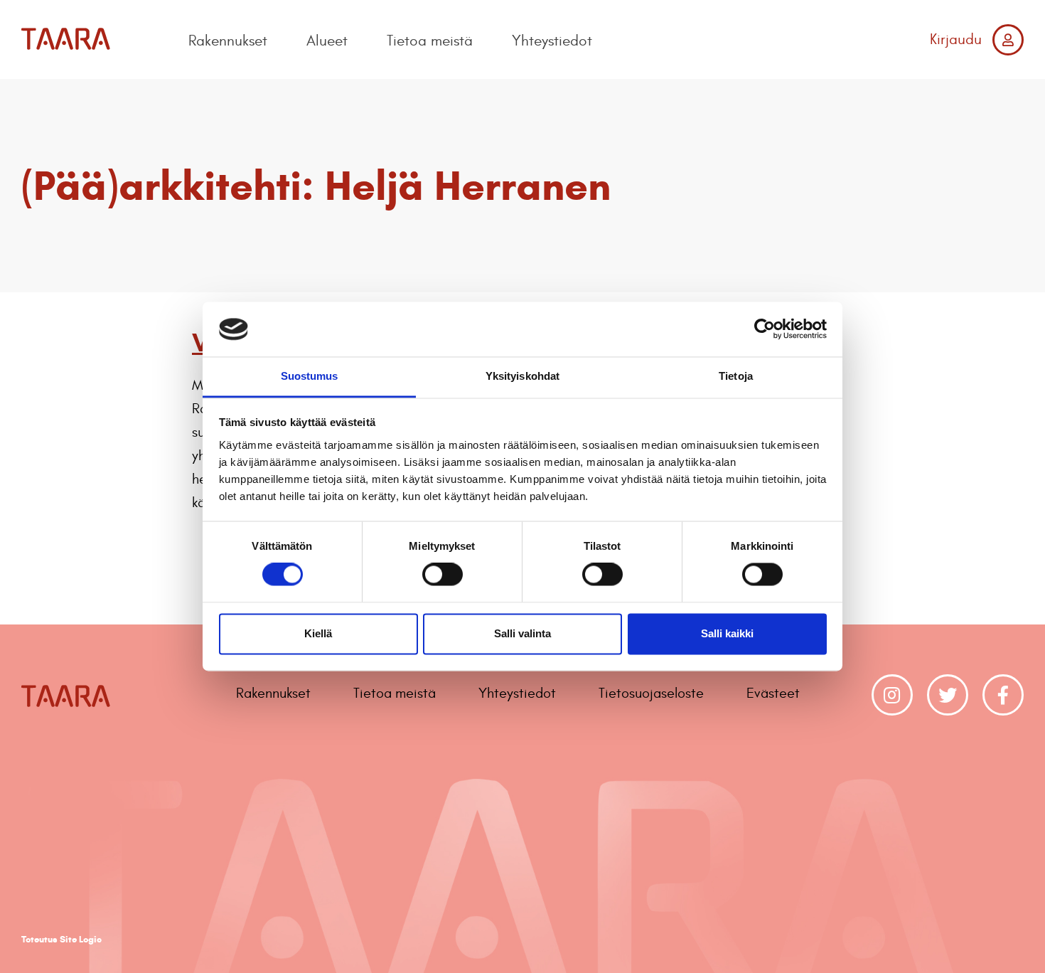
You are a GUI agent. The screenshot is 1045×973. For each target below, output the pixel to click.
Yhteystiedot (552, 41)
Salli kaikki (727, 633)
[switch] (442, 574)
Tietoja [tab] (736, 376)
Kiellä (318, 633)
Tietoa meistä (430, 41)
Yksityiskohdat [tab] (522, 376)
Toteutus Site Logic (61, 939)
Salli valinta (522, 633)
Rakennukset (227, 41)
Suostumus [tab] (309, 376)
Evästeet (773, 693)
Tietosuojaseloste (651, 693)
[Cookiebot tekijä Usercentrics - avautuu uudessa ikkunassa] (764, 329)
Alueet (327, 41)
